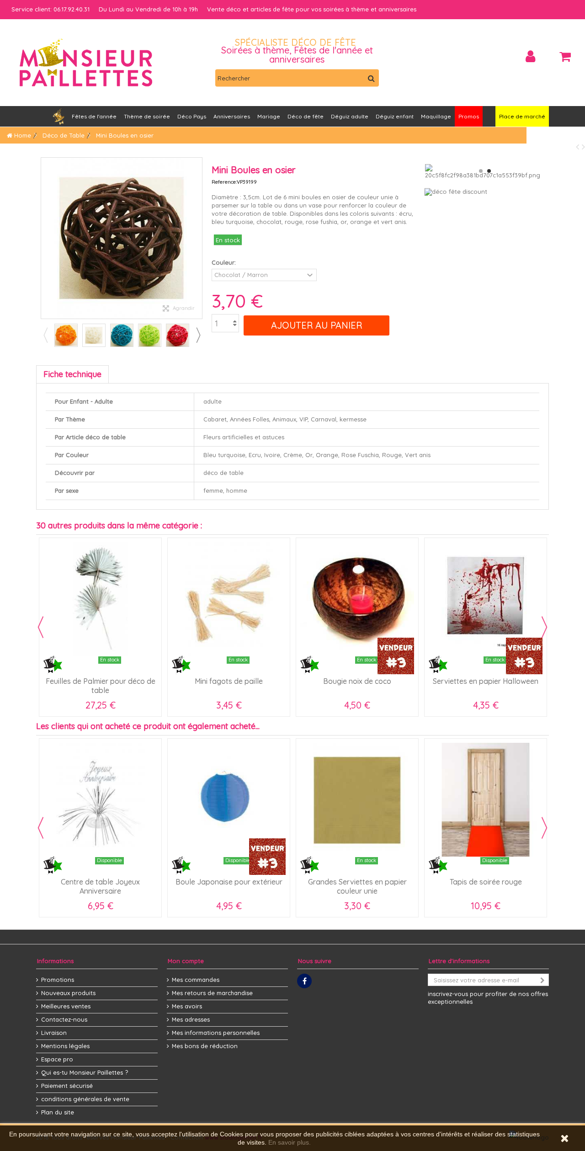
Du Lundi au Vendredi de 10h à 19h (148, 9)
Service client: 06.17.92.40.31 (50, 9)
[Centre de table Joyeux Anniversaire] (100, 800)
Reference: (224, 182)
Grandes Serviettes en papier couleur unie (357, 886)
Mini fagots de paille (229, 681)
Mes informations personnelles (216, 1032)
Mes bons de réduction (205, 1046)
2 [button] (489, 171)
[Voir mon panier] (565, 56)
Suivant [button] (197, 238)
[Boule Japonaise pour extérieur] (229, 800)
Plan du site (57, 1112)
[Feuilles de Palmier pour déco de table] (100, 599)
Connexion (530, 56)
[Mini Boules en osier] (94, 335)
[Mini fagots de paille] (229, 599)
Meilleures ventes (65, 1006)
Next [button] (197, 335)
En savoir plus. (289, 1142)
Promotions (57, 979)
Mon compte (186, 960)
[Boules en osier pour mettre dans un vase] (66, 335)
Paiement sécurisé (67, 1085)
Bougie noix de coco (357, 681)
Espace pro (57, 1059)
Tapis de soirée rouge (486, 881)
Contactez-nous (64, 1019)
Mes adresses (191, 1019)
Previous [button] (45, 335)
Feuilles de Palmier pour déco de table (100, 686)
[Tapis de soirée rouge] (485, 800)
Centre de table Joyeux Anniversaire (100, 886)
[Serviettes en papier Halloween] (485, 599)
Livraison (54, 1032)
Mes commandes (195, 979)
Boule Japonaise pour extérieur (229, 881)
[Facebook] (304, 981)
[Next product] (583, 146)
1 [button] (481, 171)
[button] (232, 116)
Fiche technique (72, 374)
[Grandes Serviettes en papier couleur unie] (357, 800)
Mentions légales (65, 1046)
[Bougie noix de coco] (357, 599)
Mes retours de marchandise (212, 992)
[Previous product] (579, 146)
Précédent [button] (45, 238)
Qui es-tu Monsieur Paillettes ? (84, 1072)
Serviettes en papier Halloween (485, 681)
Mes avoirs (187, 1006)
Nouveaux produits (68, 992)
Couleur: (225, 262)
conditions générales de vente (85, 1099)
